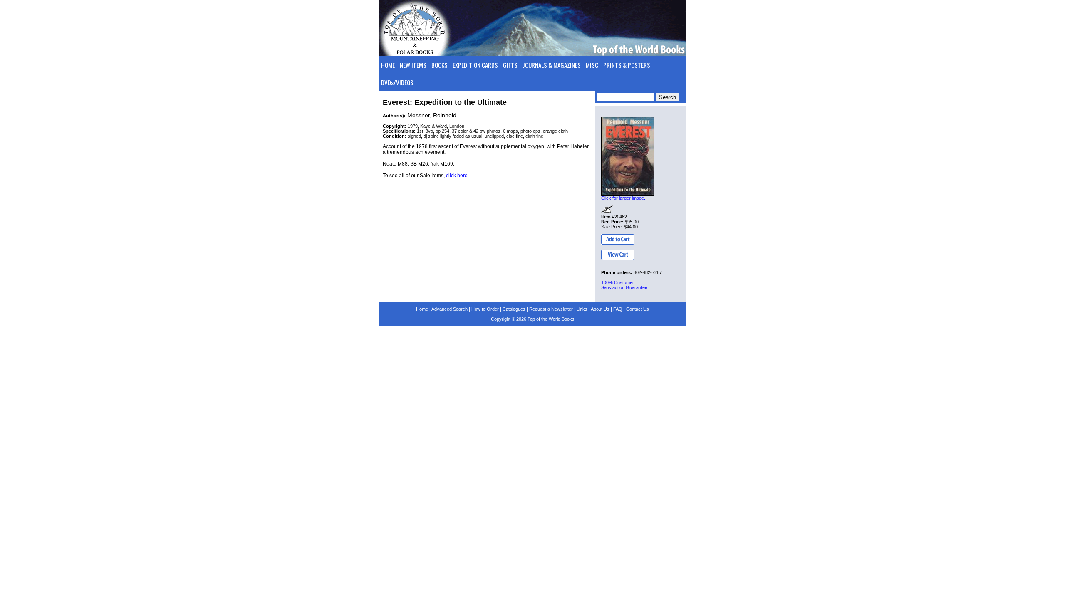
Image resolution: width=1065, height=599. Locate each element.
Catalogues (514, 309)
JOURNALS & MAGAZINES (552, 64)
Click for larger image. (623, 198)
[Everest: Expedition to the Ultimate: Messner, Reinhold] (627, 156)
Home (422, 309)
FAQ (617, 309)
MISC (592, 64)
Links (582, 309)
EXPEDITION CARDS (475, 64)
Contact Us (637, 309)
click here (457, 175)
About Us (600, 309)
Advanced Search (449, 309)
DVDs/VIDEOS (397, 82)
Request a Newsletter (551, 309)
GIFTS (510, 64)
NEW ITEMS (413, 64)
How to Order (485, 309)
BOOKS (439, 64)
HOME (388, 64)
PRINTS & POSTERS (626, 64)
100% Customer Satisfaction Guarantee (624, 285)
